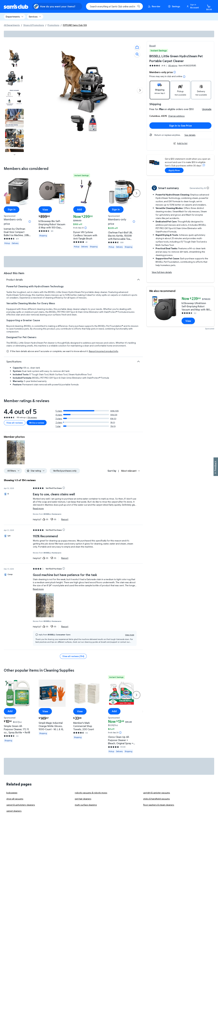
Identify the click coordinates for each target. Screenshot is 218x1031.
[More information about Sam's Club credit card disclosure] (204, 165)
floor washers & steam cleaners (158, 804)
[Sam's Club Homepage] (16, 6)
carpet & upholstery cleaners (20, 804)
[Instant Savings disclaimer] (85, 227)
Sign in (11, 209)
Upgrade (206, 109)
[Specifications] (138, 361)
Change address (176, 115)
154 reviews (32, 417)
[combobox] (114, 6)
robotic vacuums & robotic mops (91, 792)
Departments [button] (13, 16)
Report (64, 519)
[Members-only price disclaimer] (29, 221)
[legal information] (184, 76)
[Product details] (138, 279)
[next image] (14, 154)
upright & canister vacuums (156, 792)
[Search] (138, 6)
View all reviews (14, 422)
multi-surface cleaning (86, 804)
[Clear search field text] (131, 6)
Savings (176, 6)
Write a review (36, 422)
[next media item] (140, 90)
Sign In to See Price (180, 125)
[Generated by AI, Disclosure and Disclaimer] (208, 187)
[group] (163, 65)
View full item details (162, 272)
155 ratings (172, 66)
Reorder (156, 6)
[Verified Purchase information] (63, 488)
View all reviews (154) (73, 656)
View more (129, 634)
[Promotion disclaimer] (174, 72)
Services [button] (33, 16)
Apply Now (174, 170)
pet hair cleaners (83, 798)
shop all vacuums (14, 798)
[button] (193, 6)
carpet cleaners (14, 810)
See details (189, 134)
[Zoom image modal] (137, 54)
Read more (38, 508)
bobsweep (11, 792)
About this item (14, 273)
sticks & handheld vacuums (156, 798)
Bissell (152, 45)
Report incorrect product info (103, 351)
